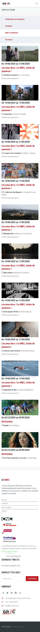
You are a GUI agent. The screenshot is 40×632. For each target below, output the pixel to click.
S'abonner (32, 578)
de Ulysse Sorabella (15, 114)
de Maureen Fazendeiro (16, 273)
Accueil (4, 500)
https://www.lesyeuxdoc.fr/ (11, 78)
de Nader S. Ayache (19, 153)
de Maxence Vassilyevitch (18, 234)
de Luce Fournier (17, 75)
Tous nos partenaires (13, 556)
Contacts (5, 503)
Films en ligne (6, 507)
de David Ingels (20, 458)
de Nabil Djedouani (17, 312)
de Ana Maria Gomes (19, 351)
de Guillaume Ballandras (18, 390)
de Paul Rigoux (11, 425)
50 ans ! (4, 511)
